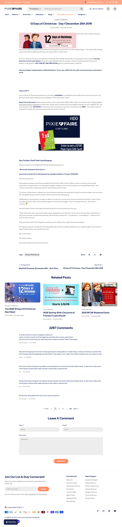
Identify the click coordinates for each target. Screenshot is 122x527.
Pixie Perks (26, 2)
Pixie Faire (13, 517)
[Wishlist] (108, 8)
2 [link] (55, 409)
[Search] (81, 9)
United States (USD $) (94, 2)
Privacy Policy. (42, 494)
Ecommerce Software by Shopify (28, 517)
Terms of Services (29, 494)
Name (21, 425)
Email (64, 425)
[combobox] (55, 8)
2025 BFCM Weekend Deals (95, 312)
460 (70, 409)
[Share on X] (95, 254)
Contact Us (17, 2)
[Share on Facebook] (89, 254)
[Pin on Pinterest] (100, 254)
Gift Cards (8, 2)
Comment (23, 435)
